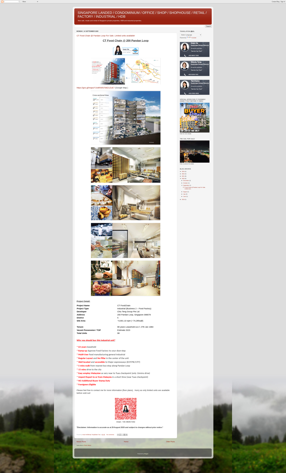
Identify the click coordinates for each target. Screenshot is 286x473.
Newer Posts (81, 442)
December (186, 180)
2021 (183, 176)
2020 (183, 178)
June (184, 196)
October (185, 183)
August (185, 191)
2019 (183, 199)
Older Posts (170, 442)
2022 (183, 173)
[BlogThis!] (120, 435)
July (184, 194)
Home (126, 442)
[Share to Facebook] (124, 435)
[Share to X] (122, 435)
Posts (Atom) (87, 445)
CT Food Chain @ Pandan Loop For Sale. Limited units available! (106, 36)
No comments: (110, 434)
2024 (183, 171)
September (186, 185)
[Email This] (118, 435)
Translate (193, 37)
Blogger (146, 453)
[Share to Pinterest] (126, 435)
